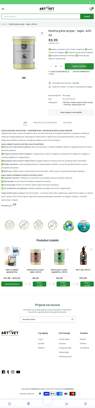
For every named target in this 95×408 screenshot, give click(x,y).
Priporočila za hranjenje (45, 122)
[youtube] (18, 371)
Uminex (35, 389)
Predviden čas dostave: (62, 83)
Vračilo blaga (64, 339)
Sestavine (67, 122)
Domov (4, 24)
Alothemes (69, 389)
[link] (20, 249)
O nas (40, 339)
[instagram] (13, 371)
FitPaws (83, 343)
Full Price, (67, 102)
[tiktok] (8, 371)
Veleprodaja (64, 352)
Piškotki (41, 348)
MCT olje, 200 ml (83, 270)
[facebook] (4, 371)
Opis (25, 122)
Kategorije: (53, 102)
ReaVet (83, 339)
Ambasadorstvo (65, 356)
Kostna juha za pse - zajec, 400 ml (69, 33)
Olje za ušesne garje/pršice (12, 271)
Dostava (62, 343)
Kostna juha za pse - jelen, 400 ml (35, 271)
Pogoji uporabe (65, 348)
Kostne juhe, (77, 104)
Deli (52, 74)
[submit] (72, 319)
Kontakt (41, 343)
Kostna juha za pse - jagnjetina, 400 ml (59, 271)
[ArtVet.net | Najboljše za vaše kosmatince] (46, 9)
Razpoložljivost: (55, 95)
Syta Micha (84, 348)
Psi (84, 104)
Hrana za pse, (76, 102)
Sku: (50, 99)
